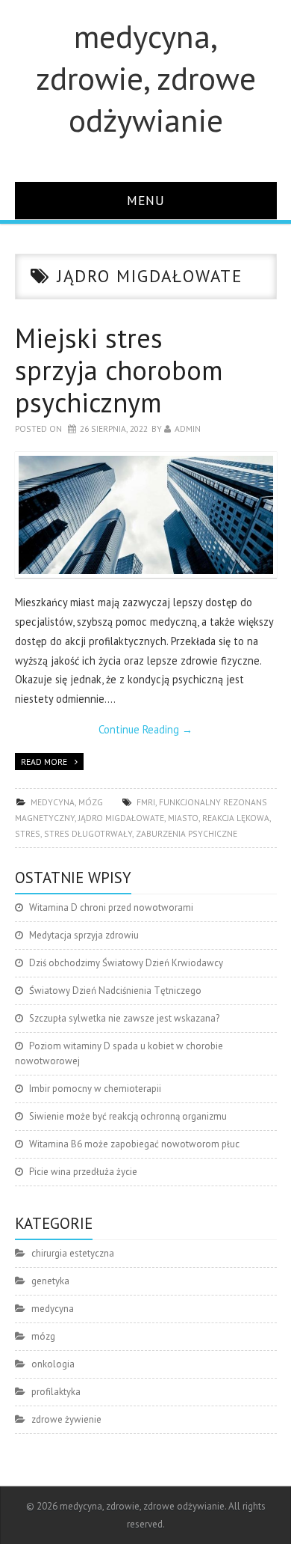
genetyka (50, 1281)
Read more (44, 761)
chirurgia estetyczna (72, 1253)
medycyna (53, 802)
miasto (183, 817)
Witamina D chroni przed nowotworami (111, 907)
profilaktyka (56, 1391)
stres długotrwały (88, 833)
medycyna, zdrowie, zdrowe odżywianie (146, 78)
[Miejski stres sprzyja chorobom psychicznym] (146, 514)
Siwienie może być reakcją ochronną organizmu (128, 1116)
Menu (146, 200)
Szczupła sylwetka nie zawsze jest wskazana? (124, 1018)
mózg (90, 802)
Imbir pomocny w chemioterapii (95, 1088)
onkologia (53, 1364)
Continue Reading (145, 729)
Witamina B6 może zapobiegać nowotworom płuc (134, 1144)
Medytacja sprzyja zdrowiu (84, 935)
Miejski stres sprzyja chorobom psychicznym (119, 370)
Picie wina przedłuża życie (83, 1171)
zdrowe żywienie (66, 1419)
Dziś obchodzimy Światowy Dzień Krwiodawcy (126, 962)
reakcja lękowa (235, 817)
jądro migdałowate (121, 817)
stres (27, 833)
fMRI (146, 802)
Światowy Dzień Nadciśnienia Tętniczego (115, 990)
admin (188, 428)
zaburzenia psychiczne (186, 833)
